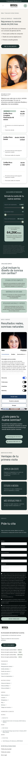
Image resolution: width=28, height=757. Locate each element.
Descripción (3, 564)
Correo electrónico (5, 552)
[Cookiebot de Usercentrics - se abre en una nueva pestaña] (20, 350)
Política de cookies (5, 752)
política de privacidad (11, 595)
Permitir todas (14, 396)
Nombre (3, 541)
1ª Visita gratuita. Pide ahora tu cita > (14, 1)
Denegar (14, 405)
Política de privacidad (6, 749)
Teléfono (3, 546)
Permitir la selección (14, 401)
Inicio (2, 13)
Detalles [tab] (13, 354)
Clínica (2, 558)
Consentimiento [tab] (5, 354)
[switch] (24, 382)
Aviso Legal (4, 755)
